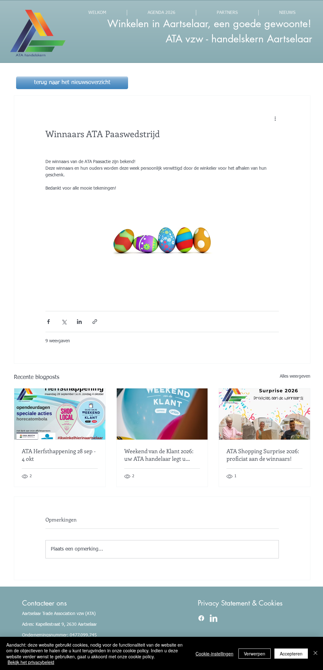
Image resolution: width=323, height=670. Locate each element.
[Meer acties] (275, 118)
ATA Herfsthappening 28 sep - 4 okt (59, 454)
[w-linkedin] (213, 618)
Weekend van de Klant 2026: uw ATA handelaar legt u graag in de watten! (158, 454)
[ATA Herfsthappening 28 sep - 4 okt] (59, 414)
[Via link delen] (95, 322)
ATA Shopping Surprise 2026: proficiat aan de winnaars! (262, 454)
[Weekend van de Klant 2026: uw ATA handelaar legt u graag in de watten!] (162, 414)
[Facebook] (201, 618)
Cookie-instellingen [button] (214, 653)
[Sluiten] (315, 653)
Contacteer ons (44, 603)
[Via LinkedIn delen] (79, 322)
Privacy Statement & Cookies (240, 603)
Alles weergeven (295, 376)
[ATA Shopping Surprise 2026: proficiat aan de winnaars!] (264, 414)
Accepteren (291, 653)
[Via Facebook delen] (48, 322)
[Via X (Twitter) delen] (64, 322)
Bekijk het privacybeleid (31, 662)
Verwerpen (254, 653)
